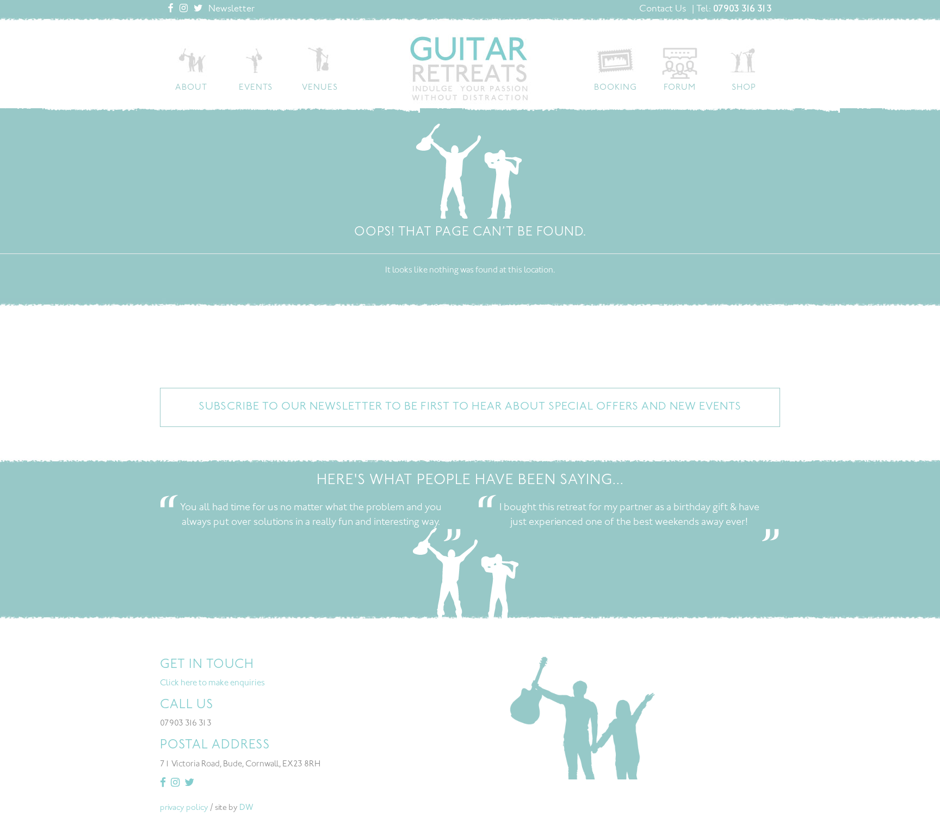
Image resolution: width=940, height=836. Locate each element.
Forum (680, 88)
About (191, 88)
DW (246, 808)
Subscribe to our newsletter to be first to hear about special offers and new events (470, 407)
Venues (320, 88)
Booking (615, 88)
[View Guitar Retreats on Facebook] (171, 9)
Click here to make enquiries (212, 683)
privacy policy (184, 808)
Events (256, 88)
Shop (744, 88)
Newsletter (231, 9)
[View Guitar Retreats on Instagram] (184, 9)
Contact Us (662, 9)
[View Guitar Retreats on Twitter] (198, 9)
